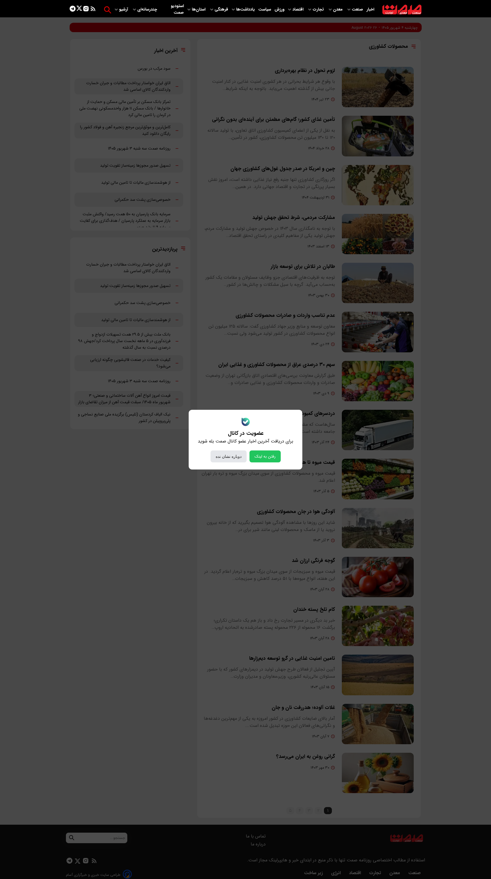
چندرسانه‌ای (147, 9)
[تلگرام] (72, 10)
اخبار (370, 9)
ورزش (279, 9)
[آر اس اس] (93, 10)
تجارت (319, 9)
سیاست (265, 9)
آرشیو (124, 9)
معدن (338, 9)
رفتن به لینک (265, 456)
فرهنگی (221, 9)
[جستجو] (107, 10)
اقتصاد (298, 9)
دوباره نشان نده (229, 456)
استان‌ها (199, 9)
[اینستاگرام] (86, 10)
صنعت (358, 9)
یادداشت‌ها (246, 9)
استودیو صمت (177, 9)
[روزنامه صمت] (402, 10)
